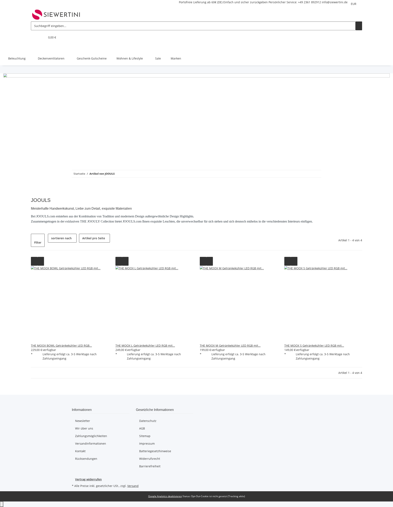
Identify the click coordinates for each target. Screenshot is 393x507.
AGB (142, 428)
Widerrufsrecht (149, 459)
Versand (133, 486)
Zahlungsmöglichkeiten (91, 436)
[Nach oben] (1, 504)
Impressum (147, 443)
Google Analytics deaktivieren (165, 496)
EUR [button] (354, 4)
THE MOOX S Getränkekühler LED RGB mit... (314, 345)
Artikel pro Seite (93, 238)
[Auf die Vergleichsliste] (34, 261)
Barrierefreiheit (149, 466)
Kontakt (80, 451)
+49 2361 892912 (309, 2)
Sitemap (144, 436)
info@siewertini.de (335, 2)
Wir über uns (84, 428)
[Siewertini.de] (56, 14)
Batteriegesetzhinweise (155, 451)
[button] (34, 37)
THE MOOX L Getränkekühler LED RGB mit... (145, 345)
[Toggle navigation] (36, 47)
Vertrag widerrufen (88, 479)
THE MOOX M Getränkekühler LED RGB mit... (230, 345)
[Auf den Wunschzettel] (40, 261)
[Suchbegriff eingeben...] (359, 25)
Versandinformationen (90, 443)
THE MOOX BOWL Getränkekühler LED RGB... (61, 345)
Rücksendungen (86, 459)
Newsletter (82, 421)
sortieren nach (61, 238)
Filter (37, 242)
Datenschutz (147, 421)
